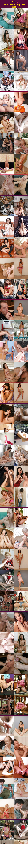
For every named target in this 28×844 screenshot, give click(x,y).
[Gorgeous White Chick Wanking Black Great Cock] (7, 18)
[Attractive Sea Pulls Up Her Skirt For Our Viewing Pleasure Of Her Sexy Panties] (21, 289)
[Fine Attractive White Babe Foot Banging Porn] (21, 122)
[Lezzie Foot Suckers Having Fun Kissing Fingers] (21, 622)
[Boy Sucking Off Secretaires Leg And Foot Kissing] (7, 81)
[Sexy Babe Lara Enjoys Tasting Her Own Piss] (7, 684)
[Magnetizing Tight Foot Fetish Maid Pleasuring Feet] (7, 102)
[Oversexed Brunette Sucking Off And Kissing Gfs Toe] (7, 185)
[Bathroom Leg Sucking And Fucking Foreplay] (21, 351)
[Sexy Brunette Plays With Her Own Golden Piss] (21, 60)
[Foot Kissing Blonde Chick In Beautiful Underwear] (7, 164)
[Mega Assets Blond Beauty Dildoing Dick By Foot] (7, 726)
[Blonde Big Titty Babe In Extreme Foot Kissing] (21, 185)
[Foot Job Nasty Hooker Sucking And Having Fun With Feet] (21, 226)
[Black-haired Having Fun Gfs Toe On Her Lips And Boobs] (7, 289)
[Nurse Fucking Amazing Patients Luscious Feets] (21, 497)
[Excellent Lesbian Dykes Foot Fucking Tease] (7, 518)
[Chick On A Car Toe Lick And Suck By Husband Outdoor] (21, 434)
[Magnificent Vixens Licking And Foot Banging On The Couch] (7, 559)
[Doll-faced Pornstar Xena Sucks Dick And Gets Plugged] (7, 455)
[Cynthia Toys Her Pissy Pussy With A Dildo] (21, 601)
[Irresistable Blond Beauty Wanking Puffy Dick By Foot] (21, 538)
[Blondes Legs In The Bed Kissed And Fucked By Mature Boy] (21, 372)
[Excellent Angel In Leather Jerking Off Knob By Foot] (21, 414)
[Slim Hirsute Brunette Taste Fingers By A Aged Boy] (7, 226)
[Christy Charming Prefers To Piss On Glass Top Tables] (7, 434)
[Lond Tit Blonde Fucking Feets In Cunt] (21, 455)
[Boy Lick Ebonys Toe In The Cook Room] (21, 206)
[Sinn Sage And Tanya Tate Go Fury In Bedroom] (7, 122)
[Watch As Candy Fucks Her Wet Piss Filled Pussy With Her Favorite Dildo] (7, 351)
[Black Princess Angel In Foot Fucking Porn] (7, 788)
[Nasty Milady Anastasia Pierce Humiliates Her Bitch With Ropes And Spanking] (21, 476)
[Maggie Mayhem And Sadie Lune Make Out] (21, 39)
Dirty (14, 2)
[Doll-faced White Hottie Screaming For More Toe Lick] (21, 143)
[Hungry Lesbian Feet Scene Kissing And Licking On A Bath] (7, 476)
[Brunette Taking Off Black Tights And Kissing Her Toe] (21, 518)
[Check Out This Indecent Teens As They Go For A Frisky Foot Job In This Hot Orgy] (7, 746)
